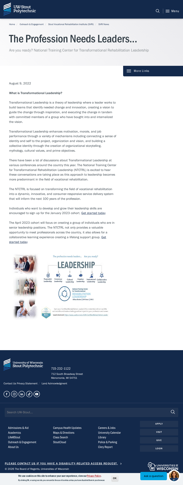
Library (102, 437)
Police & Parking (107, 442)
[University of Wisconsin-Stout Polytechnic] (23, 365)
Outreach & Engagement (32, 24)
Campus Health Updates (67, 428)
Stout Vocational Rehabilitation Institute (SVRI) (71, 24)
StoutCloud (59, 442)
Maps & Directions (63, 433)
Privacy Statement (27, 383)
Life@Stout (14, 437)
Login (158, 448)
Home (12, 24)
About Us (13, 447)
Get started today (93, 213)
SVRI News (103, 24)
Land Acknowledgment (54, 383)
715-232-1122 (61, 369)
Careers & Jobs (106, 428)
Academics (14, 433)
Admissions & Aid (18, 428)
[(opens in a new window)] (7, 394)
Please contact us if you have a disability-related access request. (61, 463)
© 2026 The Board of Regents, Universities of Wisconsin (37, 469)
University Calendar (109, 433)
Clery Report (105, 447)
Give (159, 440)
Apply (159, 424)
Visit (159, 432)
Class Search (60, 437)
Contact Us (10, 383)
